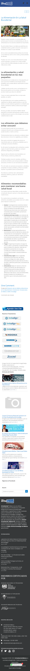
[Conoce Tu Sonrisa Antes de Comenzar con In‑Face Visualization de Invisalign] (15, 403)
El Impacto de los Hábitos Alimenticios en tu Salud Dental (14, 383)
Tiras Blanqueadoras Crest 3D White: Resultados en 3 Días (12, 471)
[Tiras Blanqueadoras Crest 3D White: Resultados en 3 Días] (15, 465)
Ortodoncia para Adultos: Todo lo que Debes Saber (14, 452)
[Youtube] (10, 651)
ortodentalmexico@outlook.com (12, 643)
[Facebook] (2, 651)
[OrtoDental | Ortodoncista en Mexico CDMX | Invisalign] (6, 3)
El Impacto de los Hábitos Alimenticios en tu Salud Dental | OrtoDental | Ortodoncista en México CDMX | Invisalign (14, 290)
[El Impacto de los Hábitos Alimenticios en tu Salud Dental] (15, 378)
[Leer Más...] (13, 390)
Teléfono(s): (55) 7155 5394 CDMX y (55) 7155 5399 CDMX (14, 637)
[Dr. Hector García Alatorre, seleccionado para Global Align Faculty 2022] (15, 428)
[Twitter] (6, 651)
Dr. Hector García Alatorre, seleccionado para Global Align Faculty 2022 (15, 434)
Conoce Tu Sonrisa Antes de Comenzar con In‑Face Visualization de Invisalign (14, 416)
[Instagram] (14, 651)
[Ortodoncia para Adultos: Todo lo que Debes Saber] (15, 446)
